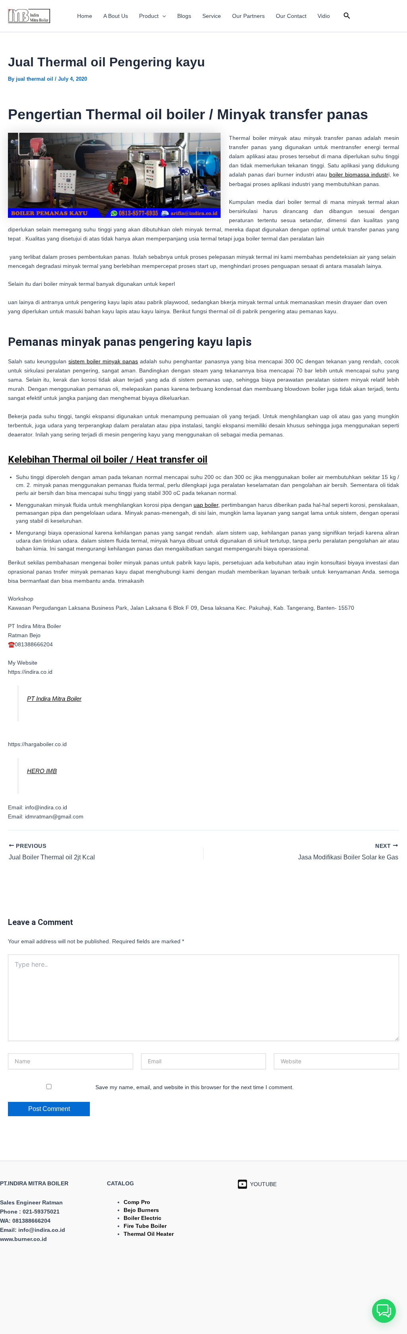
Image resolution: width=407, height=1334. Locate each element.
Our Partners (248, 16)
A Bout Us (115, 16)
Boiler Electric (142, 1218)
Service (211, 16)
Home (84, 16)
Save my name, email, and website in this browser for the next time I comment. (194, 1087)
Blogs (184, 16)
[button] (162, 16)
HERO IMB (42, 771)
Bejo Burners (141, 1210)
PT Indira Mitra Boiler (54, 698)
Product (149, 16)
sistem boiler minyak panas (103, 361)
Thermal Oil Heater (149, 1234)
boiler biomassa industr (358, 174)
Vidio (324, 16)
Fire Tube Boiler (145, 1226)
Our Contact (291, 16)
